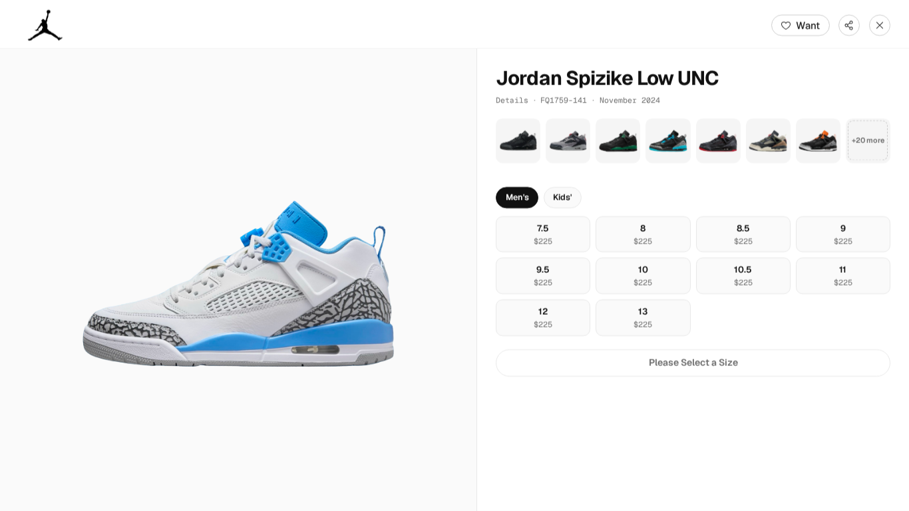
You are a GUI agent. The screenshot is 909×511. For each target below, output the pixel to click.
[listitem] (518, 140)
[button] (238, 280)
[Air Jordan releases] (45, 25)
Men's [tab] (517, 197)
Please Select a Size (693, 363)
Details (512, 100)
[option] (543, 234)
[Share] (849, 25)
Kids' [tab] (562, 197)
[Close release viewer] (879, 25)
